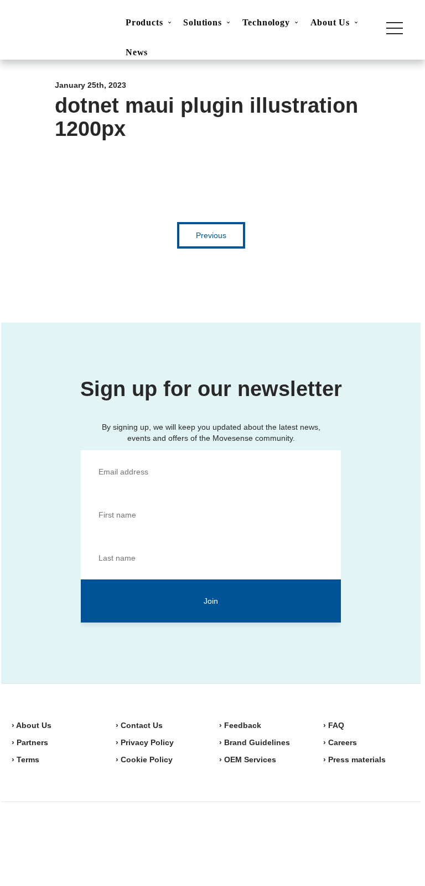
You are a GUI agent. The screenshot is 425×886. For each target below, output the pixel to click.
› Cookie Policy (144, 759)
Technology (266, 22)
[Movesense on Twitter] (370, 842)
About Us (330, 22)
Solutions (202, 22)
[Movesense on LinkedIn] (397, 842)
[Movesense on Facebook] (344, 842)
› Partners (30, 742)
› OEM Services (247, 759)
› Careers (340, 742)
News (137, 52)
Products (144, 22)
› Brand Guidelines (254, 742)
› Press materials (354, 759)
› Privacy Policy (145, 742)
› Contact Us (139, 725)
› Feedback (240, 725)
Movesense (67, 841)
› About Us (31, 725)
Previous (211, 235)
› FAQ (333, 725)
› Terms (25, 759)
